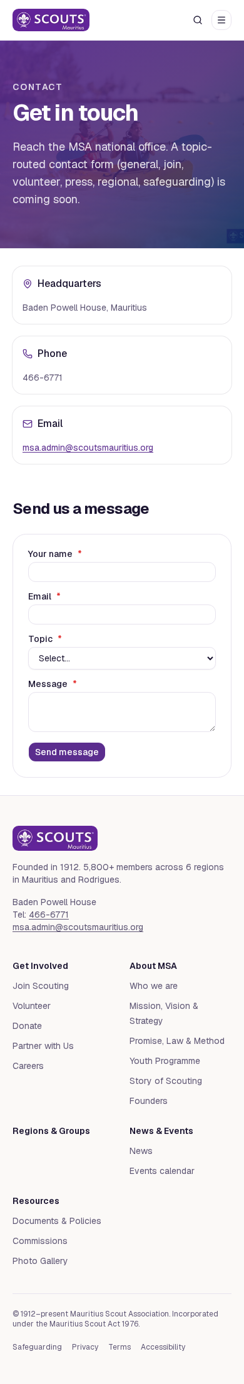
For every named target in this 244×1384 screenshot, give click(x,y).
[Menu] (221, 20)
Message (52, 683)
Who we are (154, 985)
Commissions (40, 1240)
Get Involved (40, 965)
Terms (119, 1347)
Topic (45, 638)
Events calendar (162, 1170)
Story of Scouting (166, 1080)
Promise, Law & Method (177, 1040)
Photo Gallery (40, 1260)
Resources (36, 1200)
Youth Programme (165, 1060)
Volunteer (32, 1005)
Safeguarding (37, 1347)
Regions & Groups (51, 1130)
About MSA (153, 965)
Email (44, 596)
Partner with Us (43, 1045)
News (141, 1150)
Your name (55, 553)
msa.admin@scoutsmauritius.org (88, 447)
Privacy (85, 1347)
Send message (67, 752)
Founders (149, 1100)
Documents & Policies (57, 1220)
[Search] (198, 20)
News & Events (161, 1130)
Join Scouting (41, 985)
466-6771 (49, 914)
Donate (27, 1025)
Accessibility (163, 1347)
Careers (28, 1065)
